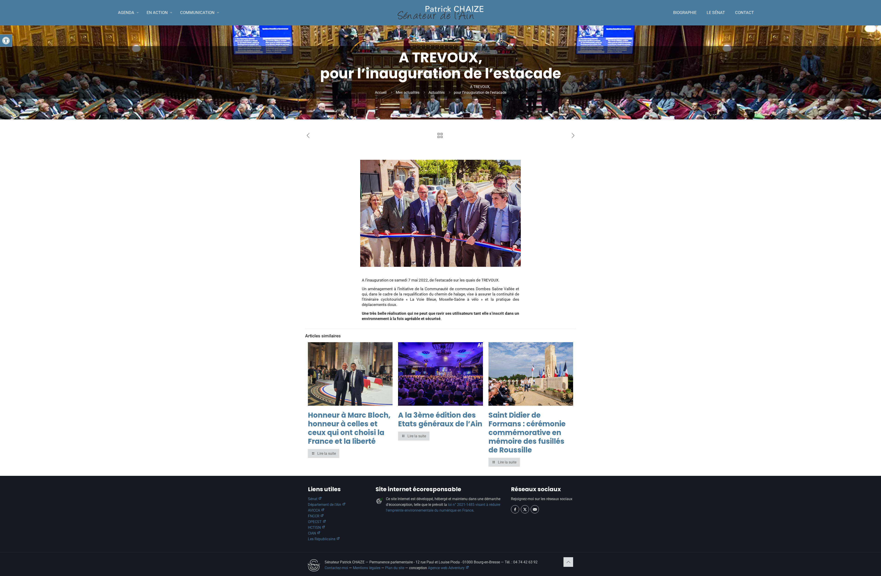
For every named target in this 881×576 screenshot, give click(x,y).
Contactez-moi (336, 568)
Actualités (437, 92)
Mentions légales (366, 568)
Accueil (381, 92)
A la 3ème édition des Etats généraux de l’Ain (440, 419)
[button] (6, 41)
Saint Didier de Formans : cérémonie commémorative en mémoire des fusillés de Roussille (527, 432)
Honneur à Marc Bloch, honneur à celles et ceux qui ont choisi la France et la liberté (349, 428)
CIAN (312, 533)
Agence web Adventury (447, 568)
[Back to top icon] (568, 562)
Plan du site (394, 568)
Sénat (313, 499)
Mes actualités (407, 92)
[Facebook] (515, 509)
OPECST (315, 522)
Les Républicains (322, 539)
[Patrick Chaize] (440, 12)
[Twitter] (525, 509)
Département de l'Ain (325, 504)
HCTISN (315, 527)
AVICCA (314, 510)
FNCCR (314, 516)
